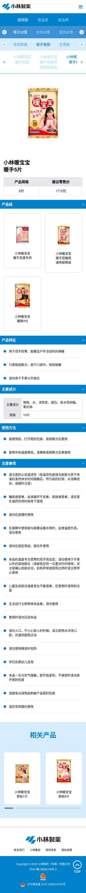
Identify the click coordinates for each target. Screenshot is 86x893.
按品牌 (63, 19)
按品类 (43, 19)
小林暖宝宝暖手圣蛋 (22, 59)
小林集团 (35, 850)
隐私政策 (67, 850)
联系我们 (19, 850)
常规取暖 (20, 44)
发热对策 (66, 32)
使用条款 (51, 850)
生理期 (64, 44)
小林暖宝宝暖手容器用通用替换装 (48, 62)
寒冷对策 (20, 32)
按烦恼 (22, 19)
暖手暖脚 (43, 44)
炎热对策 (43, 32)
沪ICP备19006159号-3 (43, 869)
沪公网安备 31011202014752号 (46, 884)
